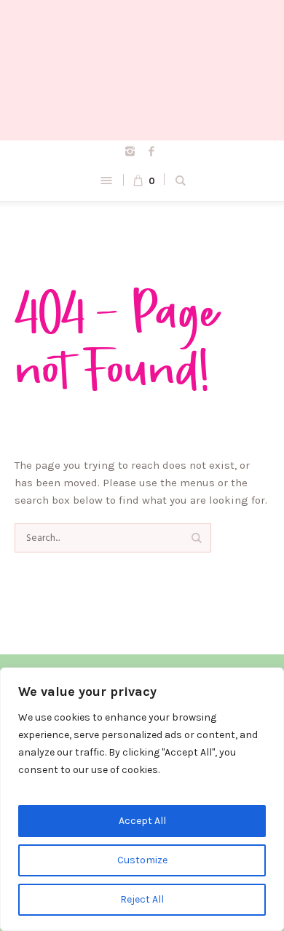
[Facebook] (151, 151)
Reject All (142, 899)
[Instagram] (130, 151)
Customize (142, 860)
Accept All (142, 821)
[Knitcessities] (142, 70)
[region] (142, 799)
